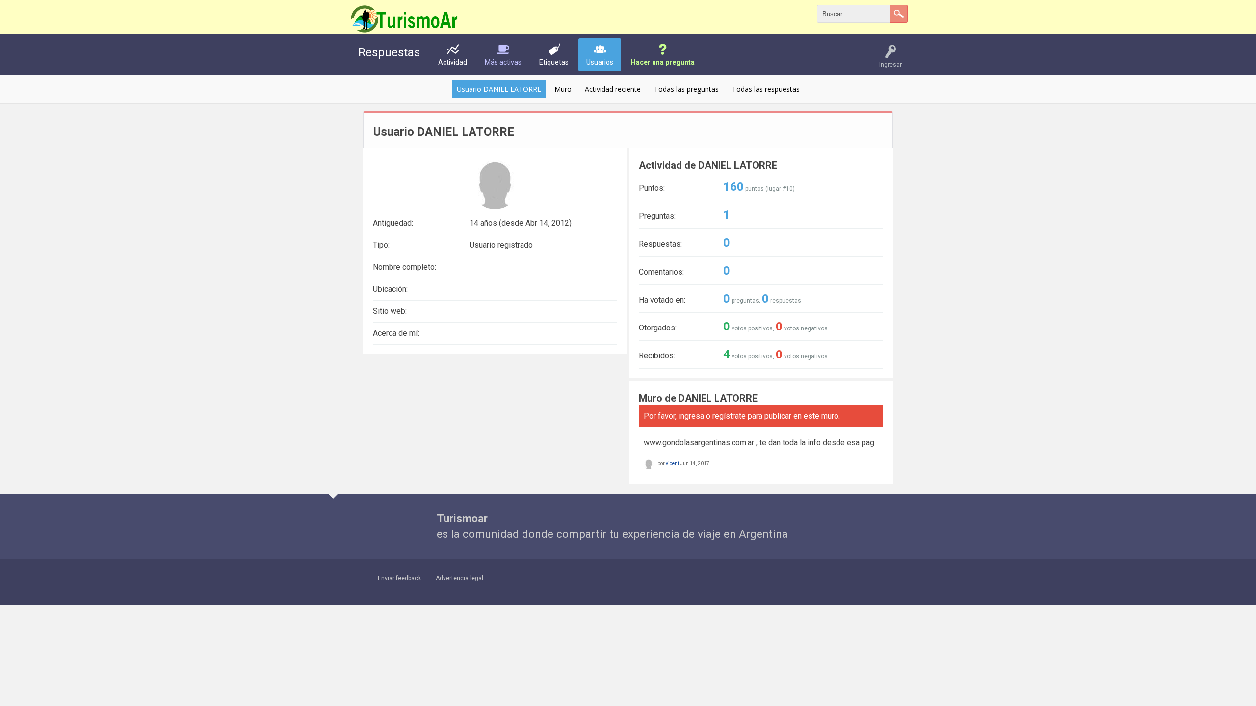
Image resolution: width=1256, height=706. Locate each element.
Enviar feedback (399, 578)
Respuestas (389, 52)
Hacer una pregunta (663, 62)
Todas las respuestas (766, 89)
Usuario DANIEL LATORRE (499, 89)
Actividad (452, 62)
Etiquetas (554, 62)
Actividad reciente (613, 89)
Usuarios (599, 62)
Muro (563, 89)
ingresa (691, 416)
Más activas (503, 62)
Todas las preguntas (686, 89)
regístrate (729, 416)
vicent (672, 463)
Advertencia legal (459, 578)
